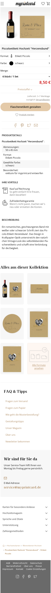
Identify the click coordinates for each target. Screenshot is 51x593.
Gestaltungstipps (15, 421)
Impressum (7, 569)
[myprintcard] (25, 6)
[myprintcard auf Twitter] (35, 577)
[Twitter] (29, 125)
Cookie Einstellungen (36, 569)
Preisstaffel (24, 89)
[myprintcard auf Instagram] (18, 577)
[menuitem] (43, 4)
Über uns (10, 434)
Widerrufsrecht (20, 563)
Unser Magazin (14, 428)
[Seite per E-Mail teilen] (35, 125)
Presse (39, 566)
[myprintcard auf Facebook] (24, 577)
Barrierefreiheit (13, 566)
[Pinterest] (22, 125)
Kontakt (19, 569)
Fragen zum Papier (16, 407)
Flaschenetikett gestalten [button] (25, 107)
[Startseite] (4, 545)
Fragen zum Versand (17, 401)
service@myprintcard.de (22, 487)
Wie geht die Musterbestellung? (22, 414)
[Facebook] (15, 125)
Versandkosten (43, 99)
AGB (8, 563)
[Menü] (4, 3)
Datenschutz (36, 563)
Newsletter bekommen (18, 441)
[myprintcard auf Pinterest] (29, 577)
